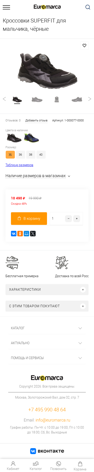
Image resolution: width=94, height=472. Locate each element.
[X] (33, 233)
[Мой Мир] (26, 233)
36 (20, 154)
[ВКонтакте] (13, 233)
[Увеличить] (47, 71)
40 (40, 154)
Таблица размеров (19, 165)
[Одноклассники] (20, 233)
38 (30, 154)
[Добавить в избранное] (84, 46)
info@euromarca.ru (53, 420)
